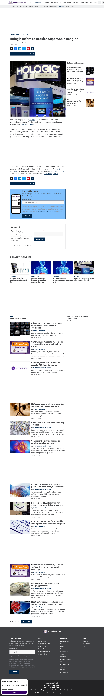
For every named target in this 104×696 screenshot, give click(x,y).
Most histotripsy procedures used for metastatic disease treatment (47, 603)
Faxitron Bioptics (57, 171)
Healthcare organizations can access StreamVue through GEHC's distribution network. (48, 371)
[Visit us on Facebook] (45, 686)
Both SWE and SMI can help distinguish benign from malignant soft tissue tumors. (47, 334)
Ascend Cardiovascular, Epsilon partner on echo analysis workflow (47, 485)
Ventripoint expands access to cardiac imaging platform (45, 442)
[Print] (11, 48)
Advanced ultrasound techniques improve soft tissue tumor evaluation (75, 69)
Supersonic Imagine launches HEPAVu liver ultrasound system (38, 280)
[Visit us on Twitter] (49, 686)
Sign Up (27, 216)
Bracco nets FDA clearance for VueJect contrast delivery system (47, 504)
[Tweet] (24, 48)
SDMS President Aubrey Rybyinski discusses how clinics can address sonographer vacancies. (48, 576)
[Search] (99, 2)
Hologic (32, 120)
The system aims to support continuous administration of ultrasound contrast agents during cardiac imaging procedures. (47, 513)
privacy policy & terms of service (47, 211)
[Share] (15, 48)
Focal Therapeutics (51, 174)
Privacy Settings (40, 690)
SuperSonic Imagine (28, 125)
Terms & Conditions (52, 690)
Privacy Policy (29, 690)
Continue (39, 239)
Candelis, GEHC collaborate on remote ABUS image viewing (75, 91)
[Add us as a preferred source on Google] (32, 48)
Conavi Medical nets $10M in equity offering (47, 423)
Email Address (27, 199)
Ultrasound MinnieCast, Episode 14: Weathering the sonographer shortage (47, 567)
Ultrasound (26, 34)
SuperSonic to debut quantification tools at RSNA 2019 (63, 280)
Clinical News (15, 34)
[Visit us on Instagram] (57, 686)
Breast (76, 276)
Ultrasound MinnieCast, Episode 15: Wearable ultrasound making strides (75, 80)
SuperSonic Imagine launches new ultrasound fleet (18, 280)
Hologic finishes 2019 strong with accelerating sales (84, 279)
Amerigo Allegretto (39, 330)
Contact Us (63, 690)
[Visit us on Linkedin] (53, 686)
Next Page (26, 621)
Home (77, 690)
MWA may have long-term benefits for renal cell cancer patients (75, 101)
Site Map (71, 690)
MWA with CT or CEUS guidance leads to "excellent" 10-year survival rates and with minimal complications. (46, 414)
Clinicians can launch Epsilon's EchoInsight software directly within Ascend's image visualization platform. (46, 494)
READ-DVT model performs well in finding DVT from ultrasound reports (48, 522)
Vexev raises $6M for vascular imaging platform (45, 584)
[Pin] (28, 48)
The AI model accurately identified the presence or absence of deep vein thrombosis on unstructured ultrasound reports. (48, 531)
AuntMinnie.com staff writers (19, 43)
